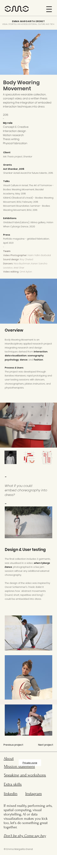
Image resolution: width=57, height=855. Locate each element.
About (9, 758)
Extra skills (13, 784)
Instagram (33, 793)
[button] (49, 9)
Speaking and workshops (25, 775)
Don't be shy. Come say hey (25, 836)
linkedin (10, 793)
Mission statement (19, 766)
